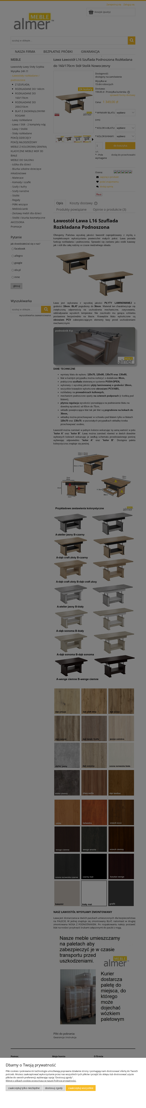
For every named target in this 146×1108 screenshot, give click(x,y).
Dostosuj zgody (54, 1088)
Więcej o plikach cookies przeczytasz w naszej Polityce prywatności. (41, 1080)
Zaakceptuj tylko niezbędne (24, 1088)
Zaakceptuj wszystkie (80, 1088)
